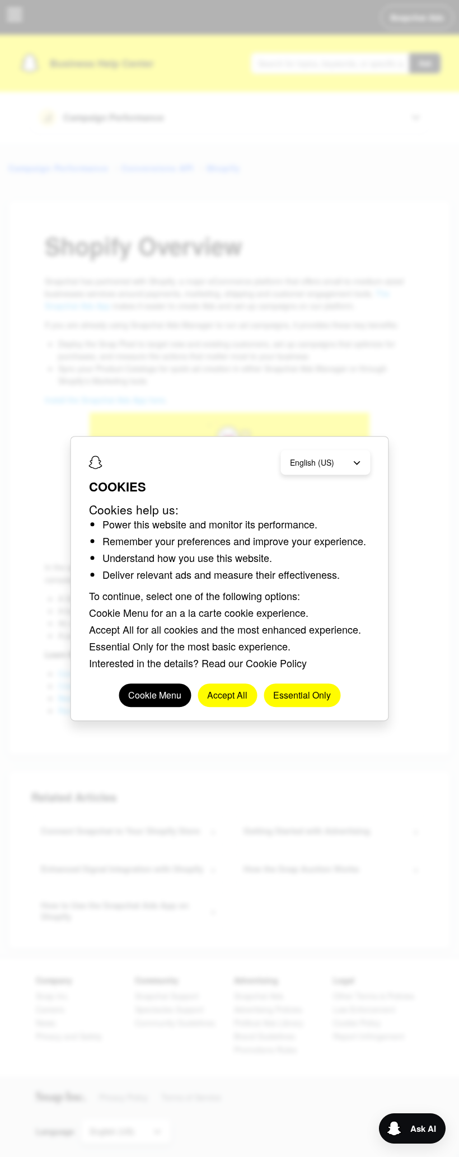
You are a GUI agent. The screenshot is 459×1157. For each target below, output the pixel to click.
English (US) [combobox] (312, 462)
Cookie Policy (276, 662)
